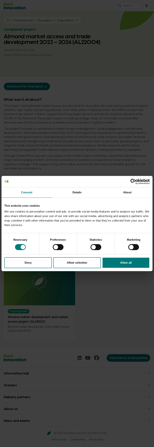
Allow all (126, 262)
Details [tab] (77, 192)
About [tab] (127, 192)
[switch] (58, 247)
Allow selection (77, 262)
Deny (28, 262)
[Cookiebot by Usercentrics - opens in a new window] (133, 181)
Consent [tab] (26, 192)
